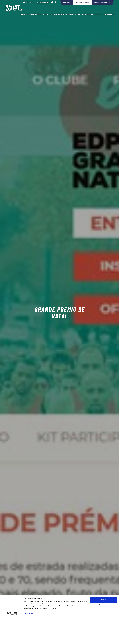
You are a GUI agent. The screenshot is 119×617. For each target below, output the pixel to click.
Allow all (103, 599)
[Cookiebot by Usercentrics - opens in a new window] (12, 613)
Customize (102, 605)
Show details (28, 613)
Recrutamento (67, 2)
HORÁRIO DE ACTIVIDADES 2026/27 (102, 2)
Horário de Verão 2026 (82, 2)
